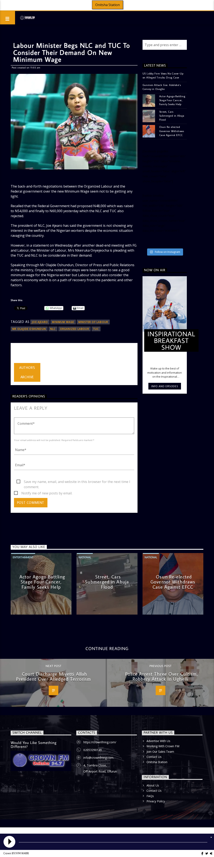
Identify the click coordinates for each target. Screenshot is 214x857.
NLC (53, 329)
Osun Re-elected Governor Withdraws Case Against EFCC (171, 130)
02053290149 (92, 750)
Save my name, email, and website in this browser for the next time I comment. (77, 481)
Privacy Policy (155, 801)
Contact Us (154, 757)
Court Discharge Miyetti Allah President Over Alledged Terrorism (53, 676)
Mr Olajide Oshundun (29, 329)
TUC (96, 329)
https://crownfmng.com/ (99, 742)
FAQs (150, 796)
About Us (152, 785)
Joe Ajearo (40, 322)
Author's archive (27, 372)
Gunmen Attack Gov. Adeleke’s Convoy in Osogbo (162, 87)
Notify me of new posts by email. (46, 493)
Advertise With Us (158, 741)
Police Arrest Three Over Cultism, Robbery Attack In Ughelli (161, 676)
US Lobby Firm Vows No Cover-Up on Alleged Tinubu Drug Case (163, 75)
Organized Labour (74, 329)
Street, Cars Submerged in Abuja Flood (171, 115)
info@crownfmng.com (98, 758)
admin (18, 354)
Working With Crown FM (162, 746)
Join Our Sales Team (160, 752)
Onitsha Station (107, 5)
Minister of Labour (93, 322)
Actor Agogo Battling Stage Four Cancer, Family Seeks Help (172, 100)
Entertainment (23, 557)
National (85, 557)
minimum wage (63, 322)
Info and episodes (164, 386)
